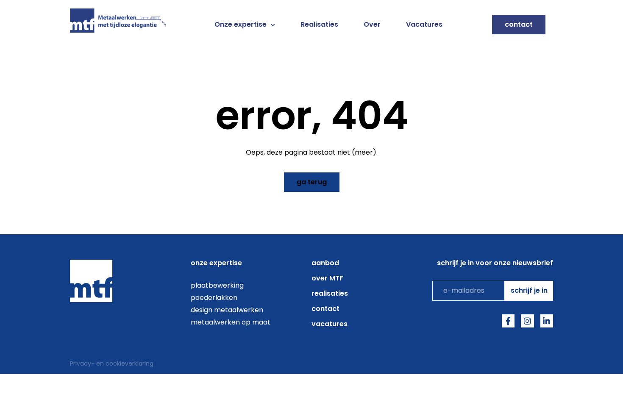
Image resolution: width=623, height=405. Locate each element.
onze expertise (216, 263)
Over (372, 24)
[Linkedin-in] (546, 320)
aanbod (325, 263)
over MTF (327, 278)
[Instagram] (527, 320)
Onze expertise (240, 24)
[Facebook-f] (508, 320)
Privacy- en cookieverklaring (111, 363)
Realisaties (319, 24)
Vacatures (424, 24)
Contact (325, 308)
